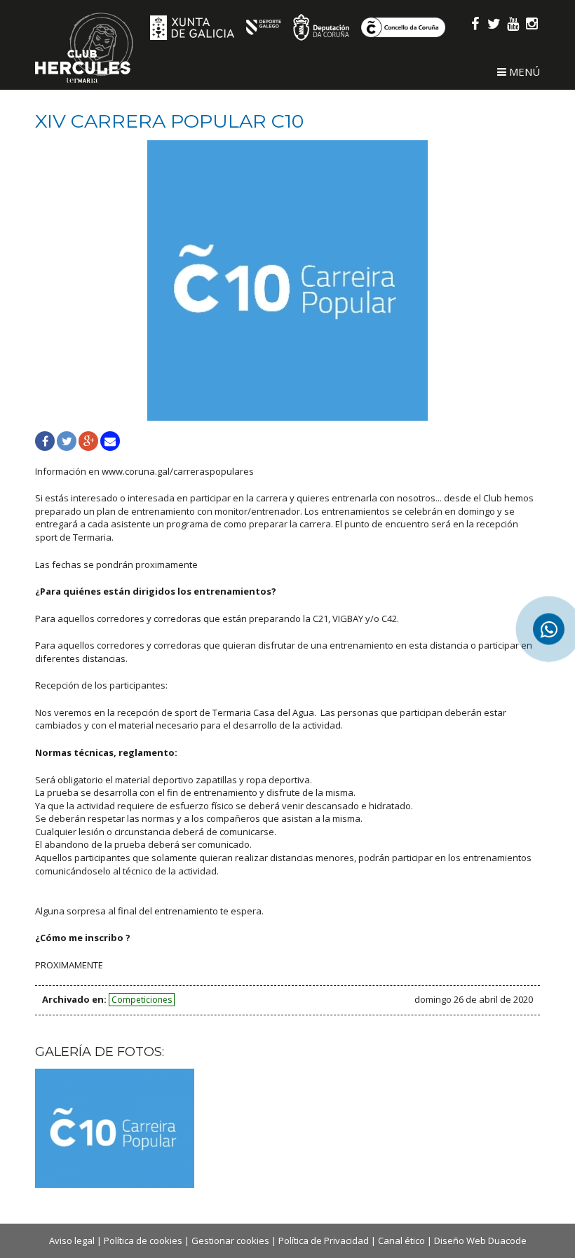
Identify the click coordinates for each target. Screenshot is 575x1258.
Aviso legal (72, 1240)
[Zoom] (287, 280)
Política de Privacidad (323, 1240)
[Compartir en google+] (88, 441)
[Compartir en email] (110, 441)
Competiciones (141, 1000)
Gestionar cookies (230, 1240)
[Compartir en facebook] (45, 441)
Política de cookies (143, 1240)
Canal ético (401, 1240)
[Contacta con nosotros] (548, 629)
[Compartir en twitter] (66, 441)
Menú (523, 72)
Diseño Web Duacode (480, 1240)
